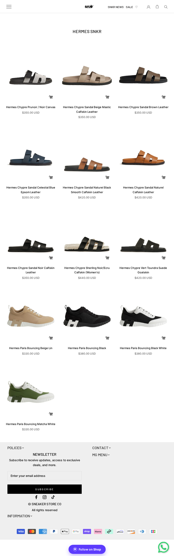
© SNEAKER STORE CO (44, 504)
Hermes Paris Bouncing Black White (143, 348)
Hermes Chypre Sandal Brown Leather (143, 107)
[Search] (166, 6)
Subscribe (44, 489)
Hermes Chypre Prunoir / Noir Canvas (30, 107)
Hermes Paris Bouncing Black (87, 348)
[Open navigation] (8, 6)
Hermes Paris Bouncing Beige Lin (30, 348)
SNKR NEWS (116, 7)
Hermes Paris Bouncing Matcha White (30, 424)
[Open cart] (157, 6)
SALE (129, 7)
